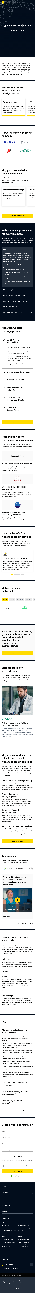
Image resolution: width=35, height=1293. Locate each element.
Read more (6, 916)
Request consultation (17, 215)
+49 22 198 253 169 (23, 1246)
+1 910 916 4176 (6, 1233)
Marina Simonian (9, 907)
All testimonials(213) (24, 923)
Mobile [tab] (12, 599)
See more (5, 971)
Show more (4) (27, 1111)
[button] (32, 2)
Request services (17, 841)
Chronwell (15, 909)
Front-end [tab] (20, 599)
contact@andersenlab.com (11, 1268)
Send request (17, 1171)
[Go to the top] (31, 1264)
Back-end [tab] (28, 599)
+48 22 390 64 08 (22, 1233)
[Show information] (26, 1166)
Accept (17, 1288)
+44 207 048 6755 (6, 1246)
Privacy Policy (13, 1283)
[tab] (20, 869)
